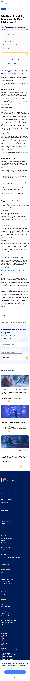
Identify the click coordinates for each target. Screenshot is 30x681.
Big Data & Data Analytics (6, 615)
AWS (2, 572)
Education (3, 545)
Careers (3, 523)
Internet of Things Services (7, 583)
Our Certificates (4, 528)
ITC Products (4, 525)
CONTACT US (4, 510)
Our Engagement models (6, 519)
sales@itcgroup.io (9, 493)
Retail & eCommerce (5, 542)
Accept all (15, 672)
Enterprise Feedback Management (8, 620)
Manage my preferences (15, 677)
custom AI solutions (12, 297)
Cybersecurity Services (6, 581)
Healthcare (5, 322)
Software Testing (5, 624)
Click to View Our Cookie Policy (21, 668)
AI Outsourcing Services (6, 577)
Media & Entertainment (6, 547)
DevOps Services (5, 564)
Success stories (4, 591)
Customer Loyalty (5, 604)
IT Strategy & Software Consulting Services (10, 557)
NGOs (2, 549)
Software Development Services (18, 322)
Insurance (3, 540)
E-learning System (5, 613)
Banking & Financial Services (19, 319)
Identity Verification (5, 606)
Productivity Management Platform (8, 602)
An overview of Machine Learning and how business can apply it (14, 153)
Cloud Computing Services (7, 579)
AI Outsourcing (5, 319)
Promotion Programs (5, 521)
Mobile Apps (3, 611)
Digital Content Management (7, 622)
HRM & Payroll (4, 609)
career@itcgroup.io (9, 495)
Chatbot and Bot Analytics (7, 618)
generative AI (22, 115)
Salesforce (3, 574)
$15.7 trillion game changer (8, 70)
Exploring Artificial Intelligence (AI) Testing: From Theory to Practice (13, 269)
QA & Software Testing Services (8, 562)
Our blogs (3, 594)
